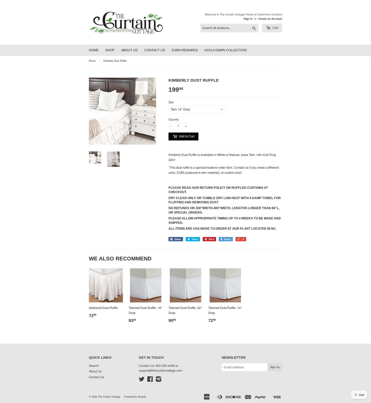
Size (171, 102)
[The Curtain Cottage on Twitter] (142, 380)
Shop (109, 50)
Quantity (173, 119)
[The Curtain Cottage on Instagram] (159, 380)
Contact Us (154, 50)
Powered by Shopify (135, 396)
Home (94, 50)
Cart (275, 27)
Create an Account (270, 19)
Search (94, 365)
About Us (129, 50)
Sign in (248, 19)
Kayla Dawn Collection (226, 50)
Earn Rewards (185, 50)
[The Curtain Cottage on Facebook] (150, 380)
